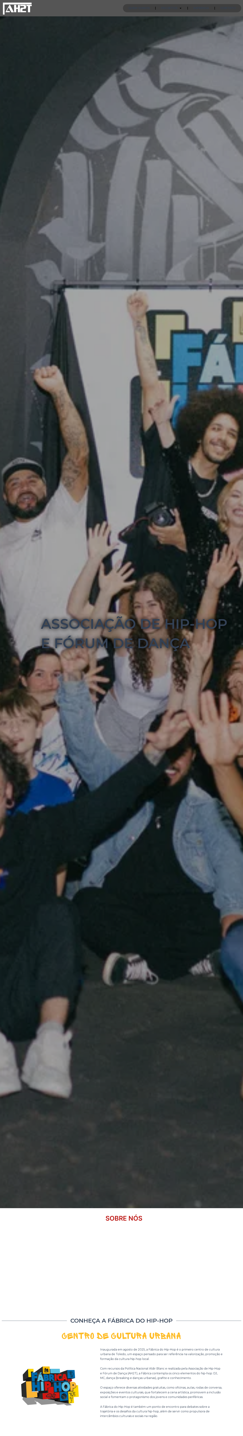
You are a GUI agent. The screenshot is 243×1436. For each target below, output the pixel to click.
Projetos (169, 8)
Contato (228, 8)
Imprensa (201, 8)
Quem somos (139, 8)
